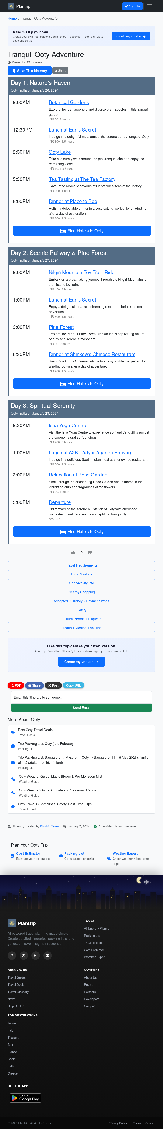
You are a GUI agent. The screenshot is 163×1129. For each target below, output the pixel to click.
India (11, 1066)
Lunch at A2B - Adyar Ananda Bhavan (90, 452)
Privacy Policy (118, 1123)
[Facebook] (35, 955)
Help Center (16, 1006)
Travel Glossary (18, 991)
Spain (11, 1058)
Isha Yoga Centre (67, 425)
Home (12, 18)
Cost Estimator (94, 949)
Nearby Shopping (81, 592)
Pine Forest (61, 326)
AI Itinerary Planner (97, 928)
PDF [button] (17, 685)
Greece (13, 1073)
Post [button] (55, 685)
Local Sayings (81, 574)
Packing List (92, 935)
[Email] (47, 955)
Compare (90, 1006)
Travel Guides (17, 977)
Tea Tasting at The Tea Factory (82, 178)
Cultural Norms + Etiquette (81, 618)
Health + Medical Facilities (81, 627)
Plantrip (23, 6)
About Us (90, 977)
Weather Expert (94, 956)
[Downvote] (90, 553)
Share (61, 70)
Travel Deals (16, 984)
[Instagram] (12, 955)
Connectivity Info (81, 583)
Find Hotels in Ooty (85, 231)
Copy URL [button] (73, 685)
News (11, 998)
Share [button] (36, 685)
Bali (10, 1044)
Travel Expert (93, 942)
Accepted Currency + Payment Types (81, 600)
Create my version (129, 36)
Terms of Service (144, 1123)
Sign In (134, 6)
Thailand (13, 1037)
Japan (12, 1023)
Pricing (88, 984)
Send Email (81, 707)
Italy (10, 1030)
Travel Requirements (81, 565)
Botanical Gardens (69, 102)
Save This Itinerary (31, 70)
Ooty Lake (60, 151)
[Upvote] (73, 553)
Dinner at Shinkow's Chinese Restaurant (92, 354)
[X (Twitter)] (24, 955)
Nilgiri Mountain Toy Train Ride (82, 272)
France (12, 1051)
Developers (91, 998)
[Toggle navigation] (149, 6)
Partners (90, 991)
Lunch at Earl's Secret (72, 129)
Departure (60, 501)
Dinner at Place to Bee (73, 200)
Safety (81, 609)
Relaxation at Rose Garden (78, 474)
